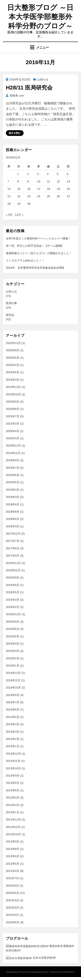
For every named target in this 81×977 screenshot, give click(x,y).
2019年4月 (12, 489)
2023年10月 (13, 394)
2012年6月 (12, 856)
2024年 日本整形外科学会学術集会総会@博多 (35, 267)
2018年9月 (12, 504)
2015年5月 (12, 636)
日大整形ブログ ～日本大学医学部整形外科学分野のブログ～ (40, 16)
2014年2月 (12, 738)
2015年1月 (12, 665)
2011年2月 (12, 914)
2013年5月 (12, 790)
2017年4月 (12, 555)
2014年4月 (12, 724)
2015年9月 (12, 621)
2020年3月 (12, 438)
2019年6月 (12, 475)
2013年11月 (13, 760)
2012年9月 (12, 841)
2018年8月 (12, 511)
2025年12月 (13, 343)
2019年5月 (12, 482)
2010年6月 (12, 922)
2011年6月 (12, 885)
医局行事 (11, 303)
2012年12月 (13, 819)
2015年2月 (12, 658)
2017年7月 (12, 540)
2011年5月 (12, 892)
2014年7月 (12, 702)
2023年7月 (12, 416)
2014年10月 (13, 687)
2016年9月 (12, 577)
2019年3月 (12, 497)
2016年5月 (12, 592)
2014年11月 (13, 680)
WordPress (69, 972)
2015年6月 (12, 628)
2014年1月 (12, 746)
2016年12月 (13, 563)
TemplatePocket (39, 972)
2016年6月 (12, 585)
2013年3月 (12, 805)
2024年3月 (12, 379)
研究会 (10, 315)
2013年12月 (13, 753)
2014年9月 (12, 695)
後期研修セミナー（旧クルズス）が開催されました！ (39, 253)
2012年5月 (12, 863)
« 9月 (9, 214)
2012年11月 (13, 827)
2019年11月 (13, 453)
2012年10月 (13, 834)
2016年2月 (12, 607)
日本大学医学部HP (44, 957)
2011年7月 (12, 878)
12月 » (19, 214)
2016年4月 (12, 599)
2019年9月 (12, 460)
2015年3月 (12, 650)
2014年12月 (13, 672)
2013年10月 (13, 768)
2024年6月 (12, 372)
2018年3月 (12, 526)
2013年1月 (12, 812)
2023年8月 (12, 408)
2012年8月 (12, 849)
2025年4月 (12, 365)
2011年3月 (12, 907)
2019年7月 (12, 467)
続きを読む (15, 133)
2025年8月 (12, 350)
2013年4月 (12, 797)
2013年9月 (12, 775)
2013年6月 (12, 782)
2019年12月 (13, 445)
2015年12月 (13, 614)
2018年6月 (12, 518)
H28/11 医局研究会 (29, 88)
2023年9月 (12, 401)
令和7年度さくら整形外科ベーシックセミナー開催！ (38, 238)
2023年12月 (13, 386)
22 (18, 196)
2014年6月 (12, 709)
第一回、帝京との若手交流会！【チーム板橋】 (35, 245)
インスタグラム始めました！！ (25, 260)
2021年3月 (12, 423)
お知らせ (42, 79)
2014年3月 (12, 731)
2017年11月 (13, 533)
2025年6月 (12, 357)
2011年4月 (12, 900)
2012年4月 (12, 870)
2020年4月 (12, 431)
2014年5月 (12, 717)
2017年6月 (12, 548)
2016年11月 (13, 570)
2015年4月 (12, 643)
